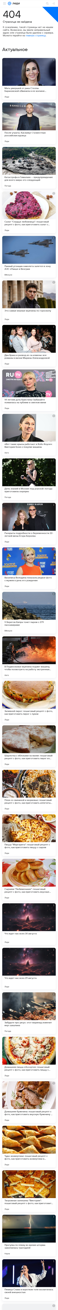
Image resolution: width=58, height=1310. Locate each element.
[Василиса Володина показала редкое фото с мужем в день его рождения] (29, 568)
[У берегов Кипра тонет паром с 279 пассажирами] (29, 613)
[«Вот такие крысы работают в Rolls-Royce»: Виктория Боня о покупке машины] (29, 435)
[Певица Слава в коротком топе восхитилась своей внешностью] (29, 1280)
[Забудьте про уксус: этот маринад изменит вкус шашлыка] (29, 1013)
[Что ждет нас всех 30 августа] (29, 924)
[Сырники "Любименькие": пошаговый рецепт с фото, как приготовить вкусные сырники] (29, 880)
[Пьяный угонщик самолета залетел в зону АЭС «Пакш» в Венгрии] (29, 257)
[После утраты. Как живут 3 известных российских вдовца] (29, 123)
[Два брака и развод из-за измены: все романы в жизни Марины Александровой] (29, 346)
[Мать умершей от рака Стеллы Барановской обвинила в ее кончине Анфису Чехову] (29, 79)
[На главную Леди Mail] (15, 3)
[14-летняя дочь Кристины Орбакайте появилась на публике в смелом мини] (29, 390)
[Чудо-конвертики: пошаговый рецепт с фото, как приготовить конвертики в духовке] (29, 1146)
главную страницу (36, 35)
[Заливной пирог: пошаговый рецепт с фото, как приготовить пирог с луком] (29, 702)
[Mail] (9, 3)
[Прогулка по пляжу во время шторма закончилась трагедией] (29, 1235)
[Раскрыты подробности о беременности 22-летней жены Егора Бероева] (29, 524)
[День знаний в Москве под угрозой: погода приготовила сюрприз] (29, 479)
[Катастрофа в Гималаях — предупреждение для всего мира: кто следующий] (29, 168)
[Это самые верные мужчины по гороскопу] (29, 301)
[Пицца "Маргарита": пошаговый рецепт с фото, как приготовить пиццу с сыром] (29, 835)
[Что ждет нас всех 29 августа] (29, 969)
